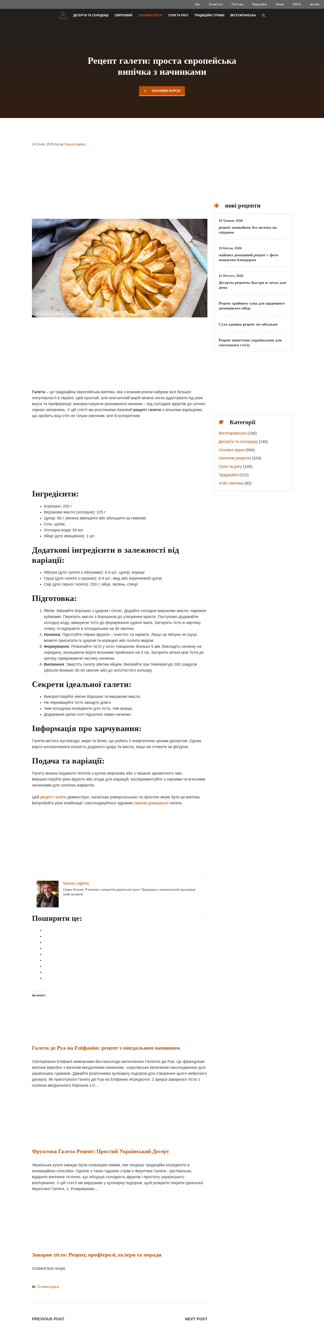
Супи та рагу (178, 15)
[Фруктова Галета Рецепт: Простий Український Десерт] (70, 1137)
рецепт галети (53, 797)
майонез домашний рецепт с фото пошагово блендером (248, 257)
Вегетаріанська (243, 15)
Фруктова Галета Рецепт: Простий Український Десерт (100, 1151)
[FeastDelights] (63, 15)
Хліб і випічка (231, 483)
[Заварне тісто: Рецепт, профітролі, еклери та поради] (70, 1240)
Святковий (123, 15)
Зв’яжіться (216, 4)
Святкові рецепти (235, 458)
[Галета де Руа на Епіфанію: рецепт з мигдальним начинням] (84, 1034)
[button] (263, 15)
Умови (280, 4)
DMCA (297, 4)
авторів (315, 4)
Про (197, 4)
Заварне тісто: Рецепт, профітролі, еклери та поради (96, 1255)
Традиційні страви (209, 15)
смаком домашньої (151, 803)
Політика (237, 4)
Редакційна (259, 4)
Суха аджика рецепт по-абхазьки (248, 324)
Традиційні (228, 475)
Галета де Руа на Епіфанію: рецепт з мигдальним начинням (106, 1048)
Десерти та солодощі (90, 15)
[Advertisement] (119, 186)
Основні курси (150, 15)
